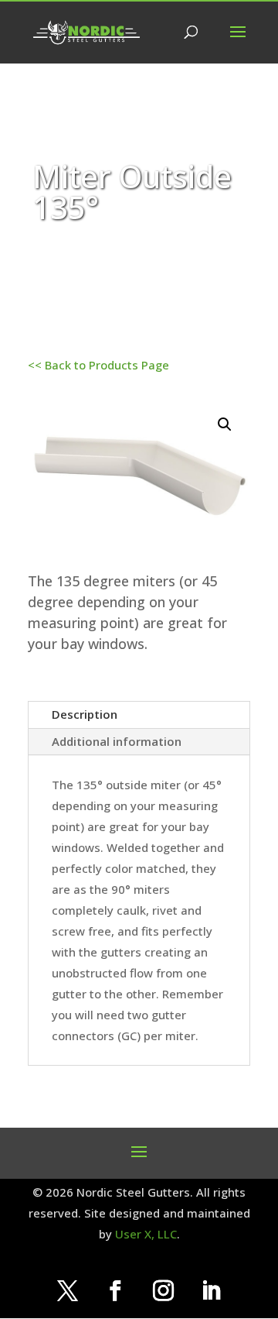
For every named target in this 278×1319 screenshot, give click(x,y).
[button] (225, 424)
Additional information (116, 741)
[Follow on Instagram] (163, 1291)
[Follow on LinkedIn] (211, 1291)
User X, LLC (146, 1234)
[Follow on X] (67, 1291)
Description (84, 714)
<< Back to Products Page (98, 365)
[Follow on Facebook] (115, 1291)
